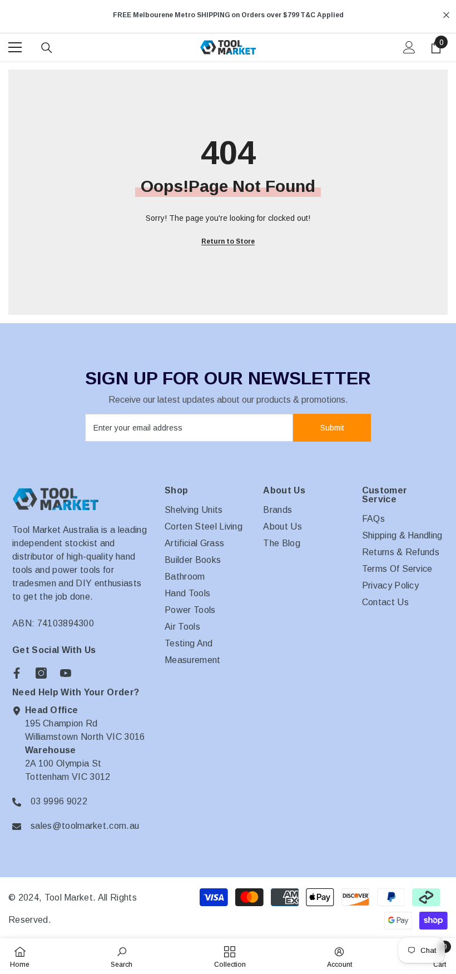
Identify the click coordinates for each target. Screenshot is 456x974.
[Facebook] (16, 673)
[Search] (46, 48)
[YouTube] (65, 673)
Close (446, 15)
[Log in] (409, 47)
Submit (332, 427)
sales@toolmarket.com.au (85, 825)
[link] (121, 956)
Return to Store (228, 241)
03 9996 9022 (59, 801)
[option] (228, 15)
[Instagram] (41, 673)
